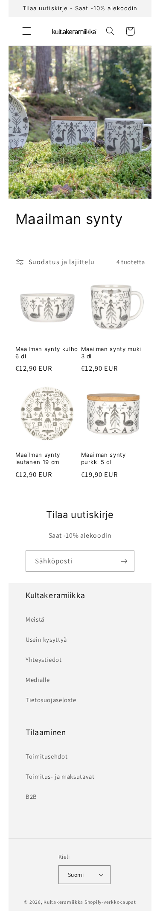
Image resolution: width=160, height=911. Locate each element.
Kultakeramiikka (63, 902)
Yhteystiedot (44, 659)
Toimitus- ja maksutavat (60, 776)
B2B (31, 796)
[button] (26, 31)
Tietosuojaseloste (51, 700)
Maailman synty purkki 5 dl (103, 458)
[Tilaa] (124, 561)
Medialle (38, 680)
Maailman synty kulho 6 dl (46, 352)
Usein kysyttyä (46, 639)
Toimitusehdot (46, 756)
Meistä (35, 619)
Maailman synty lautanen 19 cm (37, 458)
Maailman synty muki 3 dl (111, 352)
